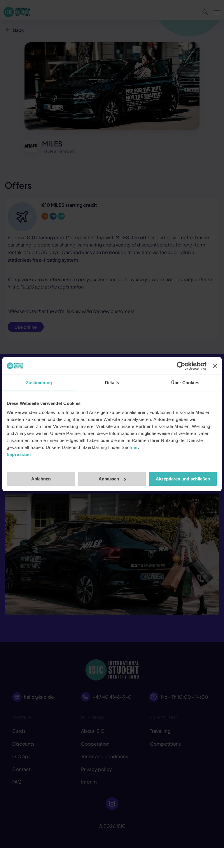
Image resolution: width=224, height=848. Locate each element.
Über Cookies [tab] (185, 382)
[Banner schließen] (215, 366)
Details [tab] (112, 382)
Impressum (19, 454)
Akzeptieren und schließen (183, 478)
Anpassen (109, 478)
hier (134, 447)
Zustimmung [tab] (39, 382)
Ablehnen (41, 478)
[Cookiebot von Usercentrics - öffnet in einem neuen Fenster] (180, 365)
